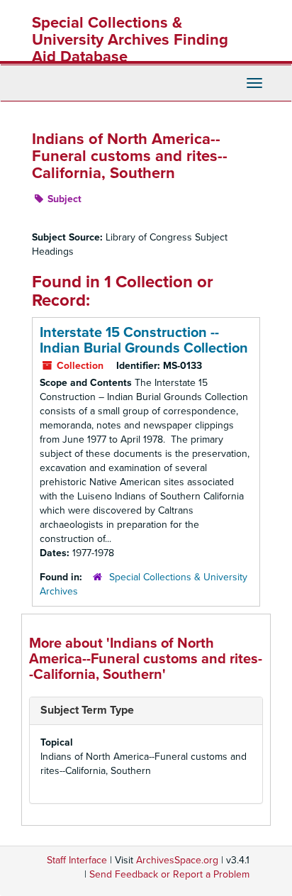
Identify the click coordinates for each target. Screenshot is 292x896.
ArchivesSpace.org (177, 860)
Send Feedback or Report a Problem (169, 874)
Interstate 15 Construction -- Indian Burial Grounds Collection (144, 340)
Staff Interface (77, 860)
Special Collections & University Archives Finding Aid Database (130, 39)
